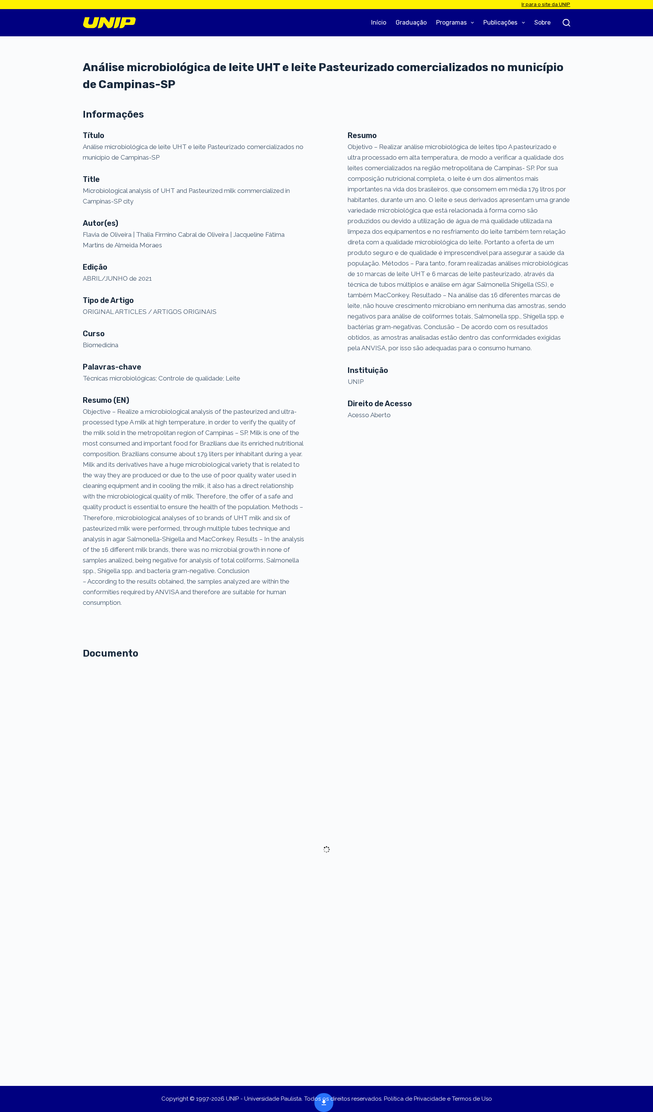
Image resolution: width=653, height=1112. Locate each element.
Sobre (542, 22)
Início (378, 22)
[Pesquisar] (566, 22)
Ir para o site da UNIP (545, 4)
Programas (451, 22)
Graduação (411, 22)
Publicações (500, 22)
